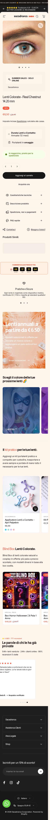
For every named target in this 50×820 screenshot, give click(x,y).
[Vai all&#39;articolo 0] (19, 67)
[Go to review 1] (20, 702)
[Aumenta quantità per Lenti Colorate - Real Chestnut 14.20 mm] (17, 166)
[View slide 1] (20, 303)
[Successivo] (44, 8)
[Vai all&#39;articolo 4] (28, 67)
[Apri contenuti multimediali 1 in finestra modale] (40, 25)
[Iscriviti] (40, 771)
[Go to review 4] (27, 702)
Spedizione (22, 121)
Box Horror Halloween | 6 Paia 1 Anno (21, 617)
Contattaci (10, 229)
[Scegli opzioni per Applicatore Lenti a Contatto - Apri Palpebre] (35, 508)
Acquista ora (24, 184)
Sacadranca (10, 516)
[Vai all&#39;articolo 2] (22, 67)
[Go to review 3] (25, 702)
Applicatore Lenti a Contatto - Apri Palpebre (20, 521)
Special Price (10, 612)
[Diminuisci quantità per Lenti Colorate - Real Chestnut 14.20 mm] (5, 166)
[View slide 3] (27, 303)
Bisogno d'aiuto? (38, 229)
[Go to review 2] (22, 702)
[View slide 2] (24, 303)
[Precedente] (4, 8)
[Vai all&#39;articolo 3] (25, 67)
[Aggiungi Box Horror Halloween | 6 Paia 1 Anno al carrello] (35, 604)
